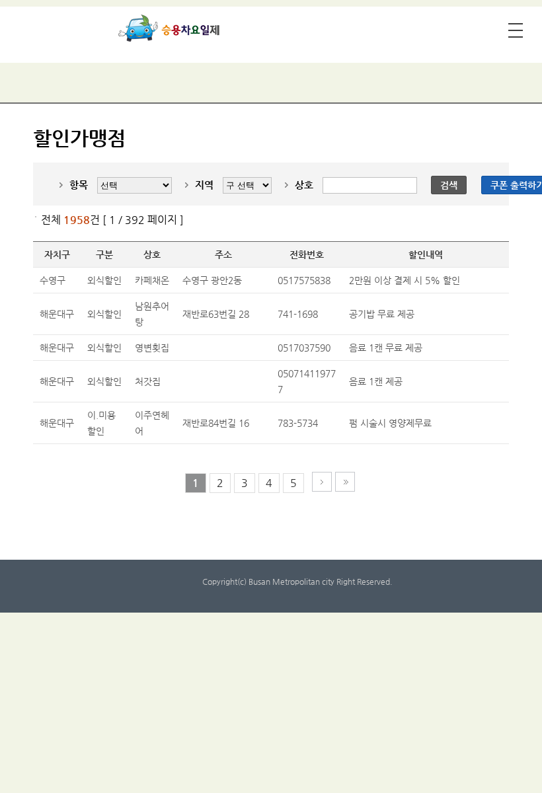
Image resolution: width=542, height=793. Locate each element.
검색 (448, 185)
